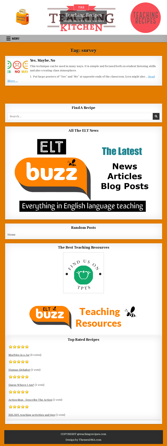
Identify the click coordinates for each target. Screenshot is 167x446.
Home (11, 234)
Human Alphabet (19, 369)
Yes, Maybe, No (42, 60)
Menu (15, 38)
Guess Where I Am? (21, 384)
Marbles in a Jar (19, 354)
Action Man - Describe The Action (30, 399)
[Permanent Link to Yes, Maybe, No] (18, 68)
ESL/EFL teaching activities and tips (32, 414)
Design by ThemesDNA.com (83, 439)
